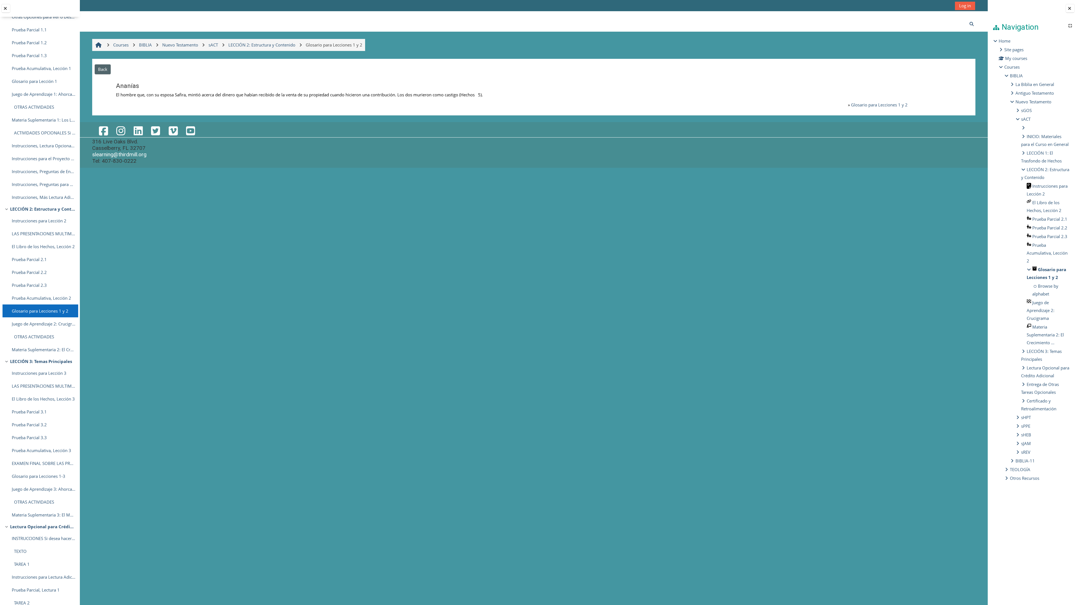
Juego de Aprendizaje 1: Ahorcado (43, 94)
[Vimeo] (173, 131)
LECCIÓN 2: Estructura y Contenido (42, 209)
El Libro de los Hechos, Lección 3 (43, 399)
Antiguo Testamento (1034, 93)
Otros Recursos (1024, 478)
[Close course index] (5, 8)
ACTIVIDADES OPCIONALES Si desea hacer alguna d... (43, 133)
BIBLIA (1016, 75)
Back (102, 69)
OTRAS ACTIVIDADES (33, 107)
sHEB (1026, 435)
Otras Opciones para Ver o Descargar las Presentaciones (43, 17)
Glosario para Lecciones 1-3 (38, 476)
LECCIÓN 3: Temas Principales (41, 361)
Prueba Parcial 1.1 (29, 29)
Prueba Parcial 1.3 (29, 55)
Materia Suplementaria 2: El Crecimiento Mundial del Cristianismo (43, 349)
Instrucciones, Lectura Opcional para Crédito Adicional (43, 145)
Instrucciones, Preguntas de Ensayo (43, 171)
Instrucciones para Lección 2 (39, 221)
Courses (1012, 67)
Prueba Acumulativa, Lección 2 (41, 298)
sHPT (1026, 417)
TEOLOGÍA (1020, 469)
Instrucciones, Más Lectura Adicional (43, 197)
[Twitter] (155, 131)
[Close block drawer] (1070, 8)
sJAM (1026, 443)
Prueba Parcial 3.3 (29, 437)
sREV (1025, 452)
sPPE (1025, 426)
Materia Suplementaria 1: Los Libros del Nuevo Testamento (43, 120)
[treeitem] (1031, 259)
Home (1004, 41)
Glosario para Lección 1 (34, 81)
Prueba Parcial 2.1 (29, 259)
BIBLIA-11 (1025, 461)
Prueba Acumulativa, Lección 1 (41, 68)
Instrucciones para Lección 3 (39, 373)
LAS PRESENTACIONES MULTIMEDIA (43, 233)
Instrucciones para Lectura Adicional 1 (43, 577)
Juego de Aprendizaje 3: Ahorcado (43, 489)
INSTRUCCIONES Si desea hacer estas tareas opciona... (43, 538)
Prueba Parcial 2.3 (29, 285)
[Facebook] (103, 131)
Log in (965, 5)
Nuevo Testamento (1033, 101)
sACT (1026, 119)
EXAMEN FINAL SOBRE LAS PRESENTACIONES (43, 463)
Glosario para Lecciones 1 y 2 (40, 311)
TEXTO (19, 551)
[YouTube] (190, 131)
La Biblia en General (1034, 84)
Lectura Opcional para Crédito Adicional (42, 526)
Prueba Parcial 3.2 (29, 424)
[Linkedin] (138, 131)
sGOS (1026, 110)
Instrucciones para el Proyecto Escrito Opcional (43, 158)
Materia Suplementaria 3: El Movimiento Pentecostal (43, 515)
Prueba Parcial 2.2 (29, 272)
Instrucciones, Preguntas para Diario (43, 184)
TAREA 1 (21, 564)
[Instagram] (120, 131)
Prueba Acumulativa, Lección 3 (41, 450)
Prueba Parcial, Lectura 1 (36, 590)
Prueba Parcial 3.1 (29, 412)
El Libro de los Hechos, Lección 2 (43, 246)
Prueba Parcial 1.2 (29, 42)
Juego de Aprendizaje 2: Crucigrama (43, 324)
